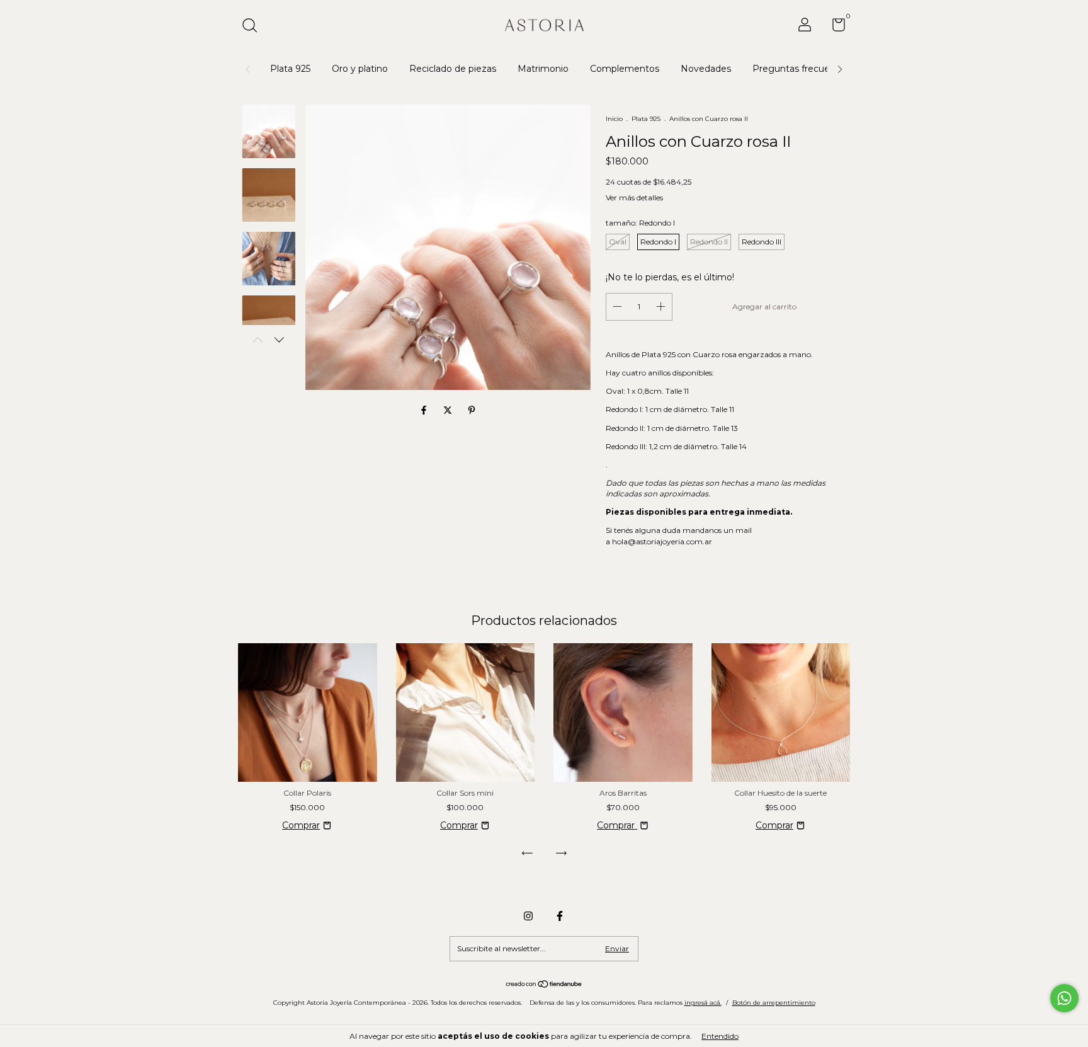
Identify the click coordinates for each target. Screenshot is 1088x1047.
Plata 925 (290, 68)
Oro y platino (360, 68)
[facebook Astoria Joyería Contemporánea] (560, 916)
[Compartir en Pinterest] (471, 410)
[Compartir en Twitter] (449, 410)
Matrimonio (543, 68)
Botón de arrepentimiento (773, 1002)
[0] (834, 27)
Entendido (720, 1036)
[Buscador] (254, 27)
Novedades (706, 68)
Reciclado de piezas (452, 68)
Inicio (614, 119)
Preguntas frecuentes (800, 68)
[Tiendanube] (544, 985)
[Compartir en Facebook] (425, 410)
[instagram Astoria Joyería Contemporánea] (528, 916)
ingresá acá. (703, 1002)
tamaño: (640, 222)
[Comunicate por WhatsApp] (1064, 998)
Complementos (624, 68)
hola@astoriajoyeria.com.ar (662, 541)
